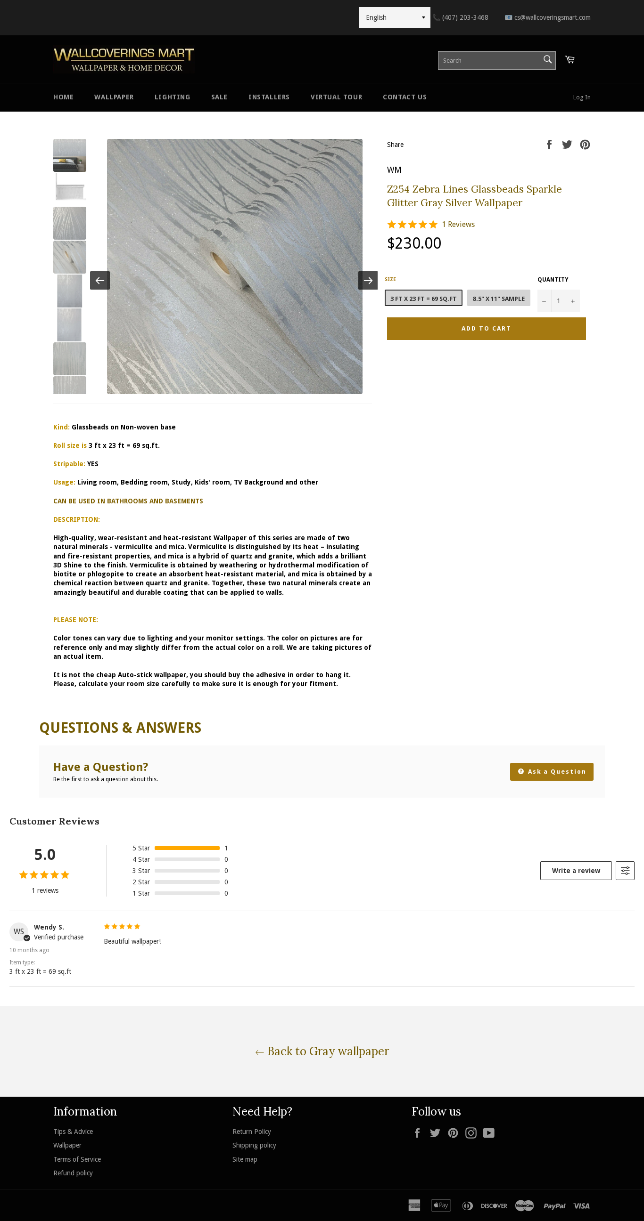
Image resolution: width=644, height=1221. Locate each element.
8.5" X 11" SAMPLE (499, 298)
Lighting (172, 97)
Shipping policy (254, 1145)
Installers (269, 97)
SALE (219, 97)
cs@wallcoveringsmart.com (547, 17)
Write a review (576, 870)
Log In (582, 97)
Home (63, 97)
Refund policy (73, 1173)
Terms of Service (77, 1159)
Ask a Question (556, 771)
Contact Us (405, 97)
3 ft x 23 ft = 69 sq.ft (423, 298)
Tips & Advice (73, 1131)
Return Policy (251, 1131)
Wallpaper (113, 97)
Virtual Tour (336, 97)
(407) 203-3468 (460, 17)
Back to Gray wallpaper (326, 1051)
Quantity (552, 279)
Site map (244, 1159)
